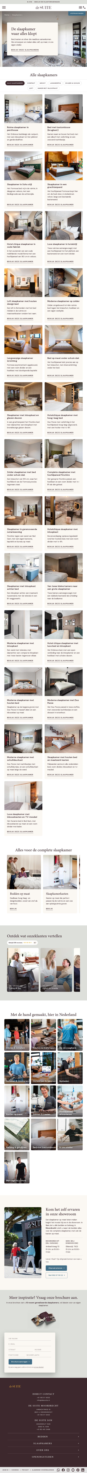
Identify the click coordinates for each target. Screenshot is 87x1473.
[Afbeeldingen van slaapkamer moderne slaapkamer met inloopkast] (23, 624)
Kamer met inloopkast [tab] (48, 88)
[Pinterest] (78, 1470)
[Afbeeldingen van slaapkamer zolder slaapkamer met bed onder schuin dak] (23, 453)
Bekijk (13, 909)
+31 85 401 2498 (43, 1429)
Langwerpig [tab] (55, 83)
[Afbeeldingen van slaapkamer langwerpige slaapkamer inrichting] (23, 339)
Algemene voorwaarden (43, 1470)
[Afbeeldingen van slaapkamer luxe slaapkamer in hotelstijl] (64, 225)
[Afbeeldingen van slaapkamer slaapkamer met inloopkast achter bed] (23, 567)
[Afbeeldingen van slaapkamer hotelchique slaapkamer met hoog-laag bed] (64, 396)
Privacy (25, 1470)
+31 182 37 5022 (43, 1397)
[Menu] (3, 7)
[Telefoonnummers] (84, 7)
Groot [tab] (43, 83)
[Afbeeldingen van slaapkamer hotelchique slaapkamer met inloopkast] (64, 510)
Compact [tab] (31, 83)
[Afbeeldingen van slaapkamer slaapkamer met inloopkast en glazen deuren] (23, 396)
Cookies (15, 1470)
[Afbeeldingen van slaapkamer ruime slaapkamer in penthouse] (23, 108)
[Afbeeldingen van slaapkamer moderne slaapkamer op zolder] (64, 282)
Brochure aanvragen (19, 1362)
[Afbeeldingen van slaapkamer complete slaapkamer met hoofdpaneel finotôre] (64, 453)
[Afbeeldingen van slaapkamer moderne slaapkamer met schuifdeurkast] (23, 738)
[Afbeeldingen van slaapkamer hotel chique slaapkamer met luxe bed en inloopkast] (64, 624)
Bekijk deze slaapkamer (20, 145)
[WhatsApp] (58, 1470)
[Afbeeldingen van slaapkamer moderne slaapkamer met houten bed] (23, 681)
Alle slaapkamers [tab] (15, 83)
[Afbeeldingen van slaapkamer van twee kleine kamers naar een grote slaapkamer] (64, 567)
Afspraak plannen (55, 1268)
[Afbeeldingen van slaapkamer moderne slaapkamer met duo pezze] (64, 681)
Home (6, 15)
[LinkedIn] (82, 1470)
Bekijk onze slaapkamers (25, 50)
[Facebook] (63, 1470)
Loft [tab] (31, 88)
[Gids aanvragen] (80, 7)
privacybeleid (39, 1367)
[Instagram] (68, 1470)
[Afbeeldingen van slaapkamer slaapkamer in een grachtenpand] (64, 165)
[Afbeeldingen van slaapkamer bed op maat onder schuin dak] (64, 339)
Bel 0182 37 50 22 (56, 1275)
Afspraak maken (76, 13)
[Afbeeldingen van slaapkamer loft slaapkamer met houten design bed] (23, 282)
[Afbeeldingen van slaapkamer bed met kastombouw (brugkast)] (64, 108)
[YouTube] (73, 1470)
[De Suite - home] (43, 7)
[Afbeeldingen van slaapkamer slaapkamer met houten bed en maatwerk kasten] (64, 738)
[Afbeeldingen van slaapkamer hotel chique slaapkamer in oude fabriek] (23, 225)
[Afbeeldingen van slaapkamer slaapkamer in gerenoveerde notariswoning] (23, 510)
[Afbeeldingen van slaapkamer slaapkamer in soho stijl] (23, 165)
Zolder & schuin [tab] (72, 83)
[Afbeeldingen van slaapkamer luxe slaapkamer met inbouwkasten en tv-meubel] (23, 795)
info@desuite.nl (43, 1400)
